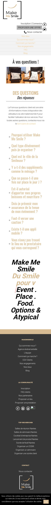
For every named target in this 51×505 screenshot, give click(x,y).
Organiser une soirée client (25, 453)
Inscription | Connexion (31, 23)
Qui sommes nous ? (27, 346)
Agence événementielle (27, 349)
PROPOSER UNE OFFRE (29, 27)
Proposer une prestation (25, 403)
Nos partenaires (25, 396)
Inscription (25, 388)
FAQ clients (25, 392)
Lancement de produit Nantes (25, 439)
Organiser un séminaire (25, 450)
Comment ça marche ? (25, 43)
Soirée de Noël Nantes (25, 443)
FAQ (25, 50)
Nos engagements (25, 46)
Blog (25, 53)
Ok (46, 502)
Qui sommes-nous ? (25, 40)
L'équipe (27, 353)
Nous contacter (34, 32)
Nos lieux (26, 36)
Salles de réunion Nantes (25, 428)
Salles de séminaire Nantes (25, 432)
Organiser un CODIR (25, 446)
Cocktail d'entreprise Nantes (25, 436)
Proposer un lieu (25, 399)
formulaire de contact (26, 124)
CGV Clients (28, 360)
